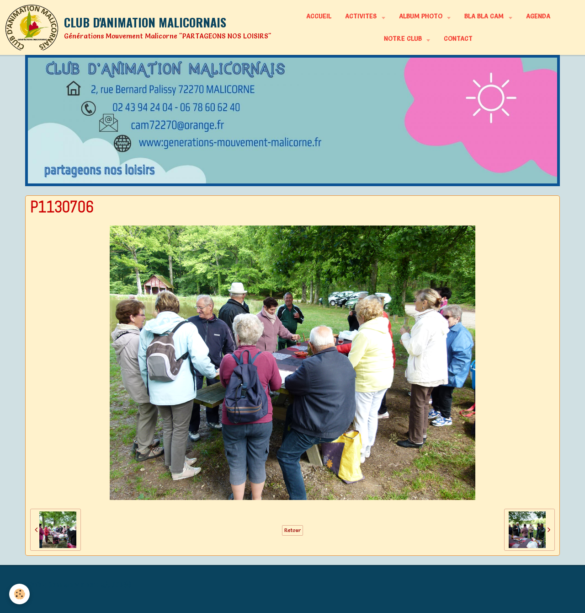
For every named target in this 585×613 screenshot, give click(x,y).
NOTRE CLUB (404, 38)
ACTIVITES (361, 16)
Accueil (318, 16)
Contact (458, 38)
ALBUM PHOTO (421, 16)
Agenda (538, 16)
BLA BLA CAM (484, 16)
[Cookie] (19, 594)
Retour (292, 530)
